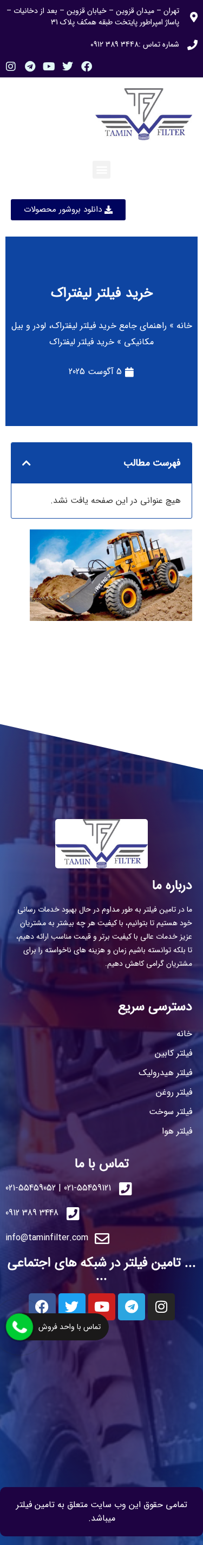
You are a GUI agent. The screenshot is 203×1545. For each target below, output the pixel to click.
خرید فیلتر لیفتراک (102, 293)
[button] (101, 170)
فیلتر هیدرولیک (165, 1072)
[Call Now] (19, 1326)
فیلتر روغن (174, 1092)
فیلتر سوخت (170, 1111)
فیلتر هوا (177, 1131)
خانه (184, 325)
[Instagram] (10, 66)
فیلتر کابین (173, 1053)
